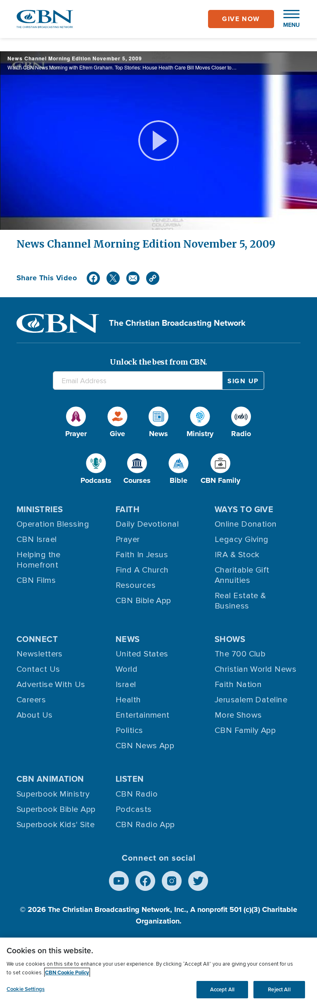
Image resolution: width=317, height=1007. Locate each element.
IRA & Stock (237, 555)
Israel (126, 685)
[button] (287, 19)
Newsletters (40, 654)
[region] (158, 972)
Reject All (279, 989)
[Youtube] (119, 881)
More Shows (238, 715)
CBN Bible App (143, 601)
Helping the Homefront (39, 560)
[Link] (152, 278)
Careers (31, 700)
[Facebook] (93, 278)
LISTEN (130, 779)
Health (128, 700)
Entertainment (143, 715)
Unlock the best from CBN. (158, 362)
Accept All (222, 989)
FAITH (128, 509)
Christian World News (255, 669)
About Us (35, 715)
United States (142, 654)
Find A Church (142, 570)
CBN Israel (37, 539)
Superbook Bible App (56, 809)
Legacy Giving (242, 539)
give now (241, 19)
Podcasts (134, 809)
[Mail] (133, 278)
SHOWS (230, 639)
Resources (136, 585)
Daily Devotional (147, 524)
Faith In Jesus (142, 555)
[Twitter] (113, 278)
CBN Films (36, 580)
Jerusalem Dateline (251, 700)
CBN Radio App (145, 825)
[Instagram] (172, 881)
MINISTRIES (40, 509)
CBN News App (145, 746)
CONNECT (37, 639)
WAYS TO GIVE (244, 509)
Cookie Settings (26, 989)
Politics (129, 730)
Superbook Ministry (53, 794)
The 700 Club (240, 654)
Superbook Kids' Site (56, 825)
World (126, 669)
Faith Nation (238, 685)
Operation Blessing (53, 524)
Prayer (128, 539)
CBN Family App (245, 730)
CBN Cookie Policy (67, 972)
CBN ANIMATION (50, 779)
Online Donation (246, 524)
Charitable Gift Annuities (242, 575)
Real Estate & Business (240, 601)
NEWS (128, 639)
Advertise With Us (51, 685)
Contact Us (38, 669)
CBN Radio (137, 794)
